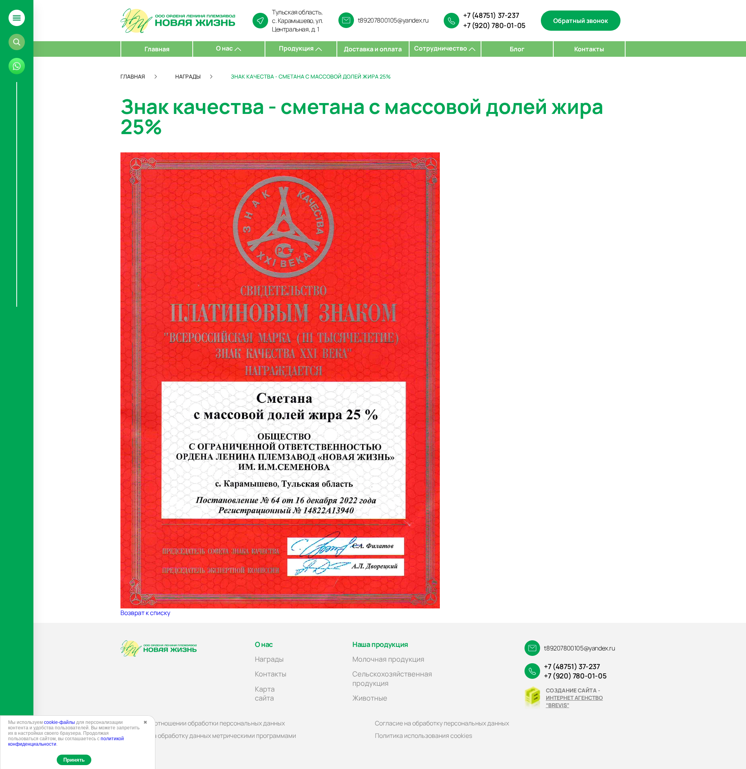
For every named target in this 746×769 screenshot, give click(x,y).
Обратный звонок (580, 20)
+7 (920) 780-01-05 (494, 25)
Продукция (297, 48)
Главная (157, 49)
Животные (369, 698)
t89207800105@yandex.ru (393, 20)
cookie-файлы (59, 722)
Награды (269, 659)
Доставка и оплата (373, 49)
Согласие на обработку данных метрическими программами (208, 735)
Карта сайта (265, 693)
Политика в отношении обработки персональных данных (202, 723)
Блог (517, 49)
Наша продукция (380, 644)
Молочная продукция (388, 659)
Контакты (589, 49)
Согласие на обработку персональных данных (442, 723)
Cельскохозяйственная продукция (392, 678)
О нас (225, 48)
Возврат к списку (145, 612)
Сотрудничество (441, 48)
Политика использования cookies (423, 735)
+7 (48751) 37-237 (491, 15)
